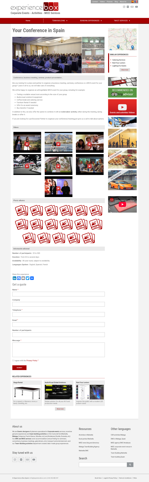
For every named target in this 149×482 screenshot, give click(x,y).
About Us (123, 2)
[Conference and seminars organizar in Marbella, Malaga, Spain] (90, 164)
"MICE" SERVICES (121, 21)
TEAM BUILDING (58, 21)
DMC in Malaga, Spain (118, 439)
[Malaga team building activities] (122, 138)
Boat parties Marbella (86, 439)
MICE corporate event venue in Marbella (121, 448)
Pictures (110, 2)
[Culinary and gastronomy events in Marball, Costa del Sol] (122, 159)
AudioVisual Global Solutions (55, 382)
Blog (116, 2)
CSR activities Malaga (118, 435)
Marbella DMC (83, 450)
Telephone (16, 310)
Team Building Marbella (119, 453)
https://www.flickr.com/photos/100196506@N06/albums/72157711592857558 (32, 218)
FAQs (135, 478)
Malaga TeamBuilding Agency (89, 447)
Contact (95, 2)
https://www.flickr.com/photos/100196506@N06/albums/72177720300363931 (62, 218)
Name (14, 290)
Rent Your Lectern (82, 382)
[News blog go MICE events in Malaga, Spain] (122, 81)
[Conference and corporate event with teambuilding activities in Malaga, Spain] (90, 142)
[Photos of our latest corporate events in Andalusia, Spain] (122, 122)
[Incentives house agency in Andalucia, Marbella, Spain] (122, 180)
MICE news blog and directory (89, 443)
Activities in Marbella (86, 435)
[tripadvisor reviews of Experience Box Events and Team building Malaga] (122, 92)
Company (16, 300)
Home (28, 21)
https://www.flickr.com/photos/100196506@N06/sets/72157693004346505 (92, 218)
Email (14, 320)
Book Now (98, 478)
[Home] (34, 7)
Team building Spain (118, 457)
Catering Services (118, 60)
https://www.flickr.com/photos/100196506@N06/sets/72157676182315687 (47, 218)
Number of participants (21, 330)
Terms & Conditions (125, 478)
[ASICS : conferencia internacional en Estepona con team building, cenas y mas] (58, 186)
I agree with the (25, 361)
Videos (102, 2)
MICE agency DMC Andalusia (120, 443)
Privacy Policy (31, 361)
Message (16, 340)
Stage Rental (18, 382)
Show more (60, 409)
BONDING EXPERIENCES (89, 21)
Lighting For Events (119, 66)
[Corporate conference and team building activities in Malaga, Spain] (27, 164)
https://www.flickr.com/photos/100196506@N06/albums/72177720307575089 (18, 218)
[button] (132, 47)
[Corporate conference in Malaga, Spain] (27, 142)
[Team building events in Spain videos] (122, 107)
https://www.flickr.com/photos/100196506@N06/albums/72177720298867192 (77, 218)
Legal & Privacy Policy (110, 478)
